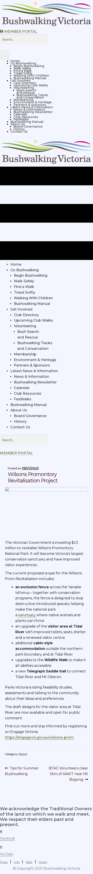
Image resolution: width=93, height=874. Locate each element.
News (22, 754)
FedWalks (21, 119)
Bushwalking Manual (29, 78)
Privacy (4, 862)
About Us (17, 124)
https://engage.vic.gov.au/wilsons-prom (39, 737)
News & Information (29, 110)
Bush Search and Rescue (26, 91)
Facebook (7, 838)
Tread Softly (22, 73)
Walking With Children (31, 75)
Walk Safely (22, 68)
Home (15, 61)
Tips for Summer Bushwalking (22, 771)
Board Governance (28, 126)
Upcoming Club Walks (30, 85)
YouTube (6, 854)
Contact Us (19, 131)
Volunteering (23, 88)
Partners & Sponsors (29, 105)
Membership (23, 100)
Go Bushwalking (23, 63)
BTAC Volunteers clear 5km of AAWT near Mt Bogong (68, 774)
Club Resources (25, 117)
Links (16, 862)
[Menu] (5, 55)
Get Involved (20, 80)
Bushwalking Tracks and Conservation (32, 96)
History (19, 129)
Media (29, 862)
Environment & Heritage (32, 102)
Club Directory (24, 83)
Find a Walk (22, 71)
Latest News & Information (31, 107)
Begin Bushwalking (28, 66)
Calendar (20, 114)
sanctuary (27, 615)
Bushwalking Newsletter (33, 112)
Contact (43, 862)
